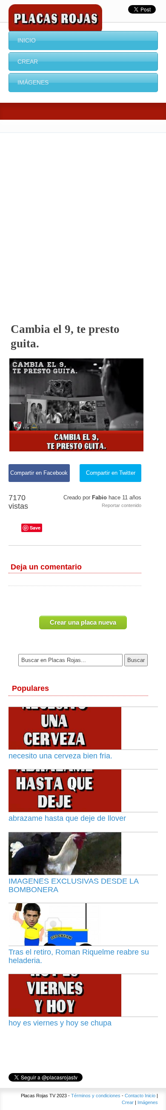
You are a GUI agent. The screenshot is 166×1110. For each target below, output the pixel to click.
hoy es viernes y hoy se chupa (60, 1023)
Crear (27, 61)
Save (35, 527)
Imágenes (33, 82)
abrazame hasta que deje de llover (67, 818)
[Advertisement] (83, 220)
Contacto (134, 1095)
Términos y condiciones (95, 1095)
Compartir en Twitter (110, 473)
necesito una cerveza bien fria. (60, 756)
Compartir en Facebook (39, 473)
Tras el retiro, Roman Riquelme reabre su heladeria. (79, 956)
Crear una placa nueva (83, 622)
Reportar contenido (121, 505)
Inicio (26, 40)
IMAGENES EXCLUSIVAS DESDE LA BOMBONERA (73, 885)
